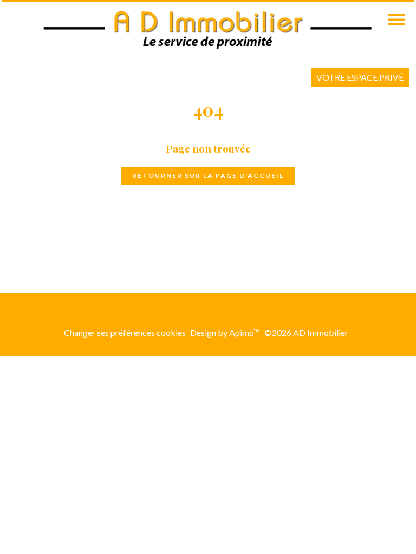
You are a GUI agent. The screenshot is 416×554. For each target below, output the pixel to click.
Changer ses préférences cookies (125, 332)
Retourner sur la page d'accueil (208, 176)
